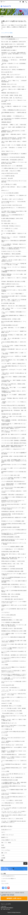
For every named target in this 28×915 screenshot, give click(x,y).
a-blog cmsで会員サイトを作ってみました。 (11, 700)
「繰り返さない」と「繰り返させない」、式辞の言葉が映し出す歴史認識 (13, 60)
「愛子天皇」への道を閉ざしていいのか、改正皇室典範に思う (13, 64)
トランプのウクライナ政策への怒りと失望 (10, 475)
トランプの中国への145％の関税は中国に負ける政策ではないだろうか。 (13, 732)
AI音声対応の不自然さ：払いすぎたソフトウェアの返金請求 (13, 465)
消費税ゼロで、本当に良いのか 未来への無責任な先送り (13, 305)
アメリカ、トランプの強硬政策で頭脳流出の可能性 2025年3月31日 (14, 790)
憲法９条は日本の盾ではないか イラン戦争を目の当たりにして (13, 208)
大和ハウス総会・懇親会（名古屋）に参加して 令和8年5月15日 (13, 142)
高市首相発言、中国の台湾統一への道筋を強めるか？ (12, 494)
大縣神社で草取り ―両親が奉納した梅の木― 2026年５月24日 (14, 135)
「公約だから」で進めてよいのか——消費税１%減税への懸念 (13, 90)
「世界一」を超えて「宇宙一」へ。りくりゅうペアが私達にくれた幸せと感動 (13, 309)
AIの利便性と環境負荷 (6, 103)
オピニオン (3, 881)
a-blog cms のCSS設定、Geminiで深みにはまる (11, 205)
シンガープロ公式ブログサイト (8, 876)
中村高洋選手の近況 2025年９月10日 (9, 596)
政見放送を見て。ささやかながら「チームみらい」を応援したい (13, 370)
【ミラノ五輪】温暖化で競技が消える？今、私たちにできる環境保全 (13, 366)
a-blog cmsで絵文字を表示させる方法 (9, 173)
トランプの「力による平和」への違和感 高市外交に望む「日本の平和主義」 (13, 346)
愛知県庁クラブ (4, 837)
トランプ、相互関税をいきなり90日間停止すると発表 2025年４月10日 (13, 742)
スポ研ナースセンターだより (7, 834)
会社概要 (3, 857)
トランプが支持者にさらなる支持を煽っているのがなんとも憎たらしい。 (13, 661)
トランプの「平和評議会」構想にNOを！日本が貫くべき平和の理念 (14, 399)
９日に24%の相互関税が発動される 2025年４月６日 (13, 754)
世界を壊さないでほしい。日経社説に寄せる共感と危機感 (13, 407)
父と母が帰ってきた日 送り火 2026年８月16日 (12, 57)
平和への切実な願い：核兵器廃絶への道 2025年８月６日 (14, 655)
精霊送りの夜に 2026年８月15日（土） (10, 67)
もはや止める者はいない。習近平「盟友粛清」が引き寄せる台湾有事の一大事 (13, 381)
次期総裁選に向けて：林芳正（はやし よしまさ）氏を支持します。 (13, 606)
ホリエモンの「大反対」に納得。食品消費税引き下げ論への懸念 (13, 128)
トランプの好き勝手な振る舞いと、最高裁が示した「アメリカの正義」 (13, 287)
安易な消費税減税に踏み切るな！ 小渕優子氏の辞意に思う (13, 113)
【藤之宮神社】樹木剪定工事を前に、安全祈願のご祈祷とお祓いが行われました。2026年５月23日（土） (13, 138)
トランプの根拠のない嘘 (6, 729)
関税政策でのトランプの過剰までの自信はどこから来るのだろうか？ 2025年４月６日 (13, 757)
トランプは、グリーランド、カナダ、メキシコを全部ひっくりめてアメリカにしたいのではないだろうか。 (13, 812)
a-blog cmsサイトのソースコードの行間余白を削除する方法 (13, 530)
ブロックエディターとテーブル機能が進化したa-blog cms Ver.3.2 (13, 587)
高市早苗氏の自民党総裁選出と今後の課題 (10, 536)
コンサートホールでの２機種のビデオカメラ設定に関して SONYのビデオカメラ (14, 668)
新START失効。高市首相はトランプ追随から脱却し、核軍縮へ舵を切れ (13, 335)
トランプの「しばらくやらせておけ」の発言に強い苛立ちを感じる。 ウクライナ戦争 (13, 694)
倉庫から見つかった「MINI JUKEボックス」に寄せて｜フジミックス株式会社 (13, 431)
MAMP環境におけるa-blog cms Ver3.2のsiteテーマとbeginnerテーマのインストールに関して (12, 501)
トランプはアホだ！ (5, 612)
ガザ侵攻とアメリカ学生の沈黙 (8, 566)
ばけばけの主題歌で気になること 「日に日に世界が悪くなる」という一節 (13, 202)
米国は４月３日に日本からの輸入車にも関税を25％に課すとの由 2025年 (13, 815)
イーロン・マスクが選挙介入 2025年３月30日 (11, 800)
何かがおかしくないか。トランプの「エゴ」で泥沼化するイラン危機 (13, 268)
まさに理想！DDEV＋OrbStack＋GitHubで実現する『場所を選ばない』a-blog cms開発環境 (13, 212)
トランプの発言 (4, 735)
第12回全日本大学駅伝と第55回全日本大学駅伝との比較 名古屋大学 (13, 524)
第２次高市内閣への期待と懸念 (8, 303)
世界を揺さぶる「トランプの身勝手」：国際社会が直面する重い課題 (13, 395)
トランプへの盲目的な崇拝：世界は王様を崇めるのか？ (13, 481)
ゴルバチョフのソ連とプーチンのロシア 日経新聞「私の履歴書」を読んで (13, 332)
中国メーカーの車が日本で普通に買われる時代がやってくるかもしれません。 (13, 797)
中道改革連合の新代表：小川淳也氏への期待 (10, 319)
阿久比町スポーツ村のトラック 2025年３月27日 (12, 818)
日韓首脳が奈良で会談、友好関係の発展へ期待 (11, 414)
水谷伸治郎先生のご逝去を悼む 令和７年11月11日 (12, 511)
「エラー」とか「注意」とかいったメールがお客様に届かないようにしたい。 (13, 690)
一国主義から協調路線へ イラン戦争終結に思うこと (12, 116)
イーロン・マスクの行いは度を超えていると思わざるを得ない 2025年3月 (13, 808)
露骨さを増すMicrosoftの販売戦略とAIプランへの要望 (12, 438)
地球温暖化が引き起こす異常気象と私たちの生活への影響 (13, 631)
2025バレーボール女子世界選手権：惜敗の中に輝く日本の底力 (14, 609)
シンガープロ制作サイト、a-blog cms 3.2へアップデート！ (13, 450)
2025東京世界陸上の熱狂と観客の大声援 (10, 551)
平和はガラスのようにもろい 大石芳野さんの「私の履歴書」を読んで (13, 357)
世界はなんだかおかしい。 (7, 617)
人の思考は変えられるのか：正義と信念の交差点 (11, 628)
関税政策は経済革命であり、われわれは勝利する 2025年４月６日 (14, 748)
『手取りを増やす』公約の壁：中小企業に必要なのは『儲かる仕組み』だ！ (13, 374)
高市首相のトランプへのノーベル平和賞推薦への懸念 (12, 521)
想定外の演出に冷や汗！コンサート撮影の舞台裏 (11, 165)
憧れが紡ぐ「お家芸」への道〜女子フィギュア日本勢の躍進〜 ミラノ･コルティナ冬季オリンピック (13, 300)
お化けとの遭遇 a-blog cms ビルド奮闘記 (11, 170)
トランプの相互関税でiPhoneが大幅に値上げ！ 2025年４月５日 (14, 765)
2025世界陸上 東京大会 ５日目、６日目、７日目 (12, 563)
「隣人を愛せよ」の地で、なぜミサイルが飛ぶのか (12, 199)
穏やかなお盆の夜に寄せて (7, 72)
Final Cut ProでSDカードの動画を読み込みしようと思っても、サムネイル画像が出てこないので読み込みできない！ (13, 675)
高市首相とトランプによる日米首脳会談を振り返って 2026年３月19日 (13, 215)
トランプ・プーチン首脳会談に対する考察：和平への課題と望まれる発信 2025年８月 (13, 641)
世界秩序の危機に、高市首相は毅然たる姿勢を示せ (12, 159)
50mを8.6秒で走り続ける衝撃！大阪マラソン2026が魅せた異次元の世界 (13, 296)
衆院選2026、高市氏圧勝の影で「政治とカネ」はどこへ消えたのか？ (14, 350)
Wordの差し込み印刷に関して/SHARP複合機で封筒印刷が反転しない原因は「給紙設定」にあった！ (13, 428)
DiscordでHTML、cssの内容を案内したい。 (10, 687)
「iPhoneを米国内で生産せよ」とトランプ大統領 (11, 713)
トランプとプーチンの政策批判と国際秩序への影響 (12, 546)
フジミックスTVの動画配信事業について (10, 39)
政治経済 (3, 847)
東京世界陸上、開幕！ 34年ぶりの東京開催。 (11, 594)
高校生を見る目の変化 (6, 805)
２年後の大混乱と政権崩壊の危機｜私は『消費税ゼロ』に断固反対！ (13, 316)
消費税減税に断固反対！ (6, 122)
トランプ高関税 (4, 664)
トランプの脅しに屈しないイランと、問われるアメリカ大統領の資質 (13, 101)
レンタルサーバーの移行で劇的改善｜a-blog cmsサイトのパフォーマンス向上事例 (13, 648)
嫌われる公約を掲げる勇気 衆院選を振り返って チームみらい (13, 322)
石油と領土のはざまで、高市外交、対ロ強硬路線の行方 (13, 69)
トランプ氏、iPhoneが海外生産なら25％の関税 (11, 710)
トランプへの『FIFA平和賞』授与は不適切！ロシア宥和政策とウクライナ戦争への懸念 (13, 478)
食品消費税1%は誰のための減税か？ (9, 50)
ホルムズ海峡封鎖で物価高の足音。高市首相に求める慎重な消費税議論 (13, 271)
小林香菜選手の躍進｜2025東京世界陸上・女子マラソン (13, 584)
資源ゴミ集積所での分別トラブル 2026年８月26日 (12, 44)
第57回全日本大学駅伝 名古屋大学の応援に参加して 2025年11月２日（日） (13, 514)
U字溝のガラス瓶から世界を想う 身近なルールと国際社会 (13, 187)
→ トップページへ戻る (7, 32)
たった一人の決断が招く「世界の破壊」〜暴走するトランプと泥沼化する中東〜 (13, 245)
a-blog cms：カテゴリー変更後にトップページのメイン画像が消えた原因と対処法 (13, 163)
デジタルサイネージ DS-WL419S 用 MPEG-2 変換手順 (13, 157)
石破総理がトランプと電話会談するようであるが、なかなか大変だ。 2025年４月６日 (13, 751)
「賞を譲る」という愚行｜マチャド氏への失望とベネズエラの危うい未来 (13, 417)
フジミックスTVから (5, 850)
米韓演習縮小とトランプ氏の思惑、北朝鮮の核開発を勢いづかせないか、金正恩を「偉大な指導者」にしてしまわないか (13, 53)
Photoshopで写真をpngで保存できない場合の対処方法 (13, 405)
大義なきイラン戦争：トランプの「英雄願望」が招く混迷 (13, 145)
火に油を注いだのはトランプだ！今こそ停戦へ (11, 251)
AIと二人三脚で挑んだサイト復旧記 (9, 184)
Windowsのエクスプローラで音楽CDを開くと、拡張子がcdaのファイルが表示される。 (13, 671)
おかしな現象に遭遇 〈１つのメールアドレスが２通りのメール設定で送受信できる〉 (13, 678)
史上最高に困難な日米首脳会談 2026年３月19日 (12, 218)
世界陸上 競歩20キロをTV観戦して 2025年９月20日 (13, 561)
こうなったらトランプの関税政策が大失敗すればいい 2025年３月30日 (13, 794)
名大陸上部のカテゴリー (6, 829)
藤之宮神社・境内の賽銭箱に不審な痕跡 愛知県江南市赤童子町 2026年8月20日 (13, 47)
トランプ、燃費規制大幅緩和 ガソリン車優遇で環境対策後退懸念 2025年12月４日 (13, 484)
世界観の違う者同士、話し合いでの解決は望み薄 (11, 777)
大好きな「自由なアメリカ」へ (8, 151)
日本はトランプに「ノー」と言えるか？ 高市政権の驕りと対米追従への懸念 (13, 237)
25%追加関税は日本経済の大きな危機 (9, 780)
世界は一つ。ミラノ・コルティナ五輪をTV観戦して (12, 293)
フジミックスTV (4, 883)
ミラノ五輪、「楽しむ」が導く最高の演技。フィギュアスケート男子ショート (13, 339)
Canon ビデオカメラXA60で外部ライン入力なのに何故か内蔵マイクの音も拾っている (13, 726)
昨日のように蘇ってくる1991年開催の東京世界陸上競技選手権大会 (13, 591)
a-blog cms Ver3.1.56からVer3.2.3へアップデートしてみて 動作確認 (13, 543)
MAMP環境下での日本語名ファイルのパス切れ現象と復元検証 (13, 472)
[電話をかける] (26, 2)
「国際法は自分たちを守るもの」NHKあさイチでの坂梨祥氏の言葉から (13, 257)
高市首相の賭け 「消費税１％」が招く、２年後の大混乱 (13, 124)
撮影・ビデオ (4, 852)
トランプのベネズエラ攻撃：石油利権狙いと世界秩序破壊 (13, 440)
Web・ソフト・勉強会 (6, 842)
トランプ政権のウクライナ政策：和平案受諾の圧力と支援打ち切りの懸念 (13, 497)
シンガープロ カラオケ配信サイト (8, 878)
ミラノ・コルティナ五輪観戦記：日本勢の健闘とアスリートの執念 (13, 312)
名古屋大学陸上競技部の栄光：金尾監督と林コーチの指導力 (13, 518)
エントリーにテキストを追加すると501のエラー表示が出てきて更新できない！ (13, 658)
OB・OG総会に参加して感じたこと (9, 223)
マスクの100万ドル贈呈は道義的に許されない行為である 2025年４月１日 (14, 786)
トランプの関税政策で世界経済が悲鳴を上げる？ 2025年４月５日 (14, 768)
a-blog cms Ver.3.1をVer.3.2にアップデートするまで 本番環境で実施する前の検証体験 (13, 540)
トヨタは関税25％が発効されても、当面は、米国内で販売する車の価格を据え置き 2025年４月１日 (13, 783)
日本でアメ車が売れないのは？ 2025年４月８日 (12, 744)
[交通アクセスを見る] (20, 2)
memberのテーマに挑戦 (6, 703)
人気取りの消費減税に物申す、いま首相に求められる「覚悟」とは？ (13, 77)
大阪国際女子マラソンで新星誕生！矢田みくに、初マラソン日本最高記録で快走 (13, 391)
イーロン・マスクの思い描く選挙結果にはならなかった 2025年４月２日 (13, 774)
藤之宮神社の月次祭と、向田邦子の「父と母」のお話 (12, 86)
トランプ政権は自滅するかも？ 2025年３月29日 (12, 802)
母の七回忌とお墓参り (6, 220)
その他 (2, 855)
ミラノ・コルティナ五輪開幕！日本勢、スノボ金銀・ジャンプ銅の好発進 (13, 353)
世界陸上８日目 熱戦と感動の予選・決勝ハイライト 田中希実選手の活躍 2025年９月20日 (13, 558)
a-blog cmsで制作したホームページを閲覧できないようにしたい (13, 698)
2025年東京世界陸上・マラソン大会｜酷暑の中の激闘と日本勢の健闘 (14, 581)
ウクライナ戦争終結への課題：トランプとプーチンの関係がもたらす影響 (13, 634)
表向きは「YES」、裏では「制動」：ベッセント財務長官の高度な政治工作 (13, 388)
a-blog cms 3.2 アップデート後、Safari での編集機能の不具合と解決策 (13, 453)
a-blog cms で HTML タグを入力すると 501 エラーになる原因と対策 (13, 181)
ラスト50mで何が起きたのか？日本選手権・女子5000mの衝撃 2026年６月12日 (14, 119)
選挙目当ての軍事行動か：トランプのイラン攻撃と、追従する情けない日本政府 (13, 275)
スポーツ (3, 832)
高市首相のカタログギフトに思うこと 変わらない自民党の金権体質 (13, 290)
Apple (2, 845)
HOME (2, 16)
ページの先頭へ (25, 912)
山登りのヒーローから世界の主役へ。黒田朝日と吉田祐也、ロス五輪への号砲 (13, 384)
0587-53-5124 (8, 895)
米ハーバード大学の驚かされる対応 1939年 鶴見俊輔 (13, 708)
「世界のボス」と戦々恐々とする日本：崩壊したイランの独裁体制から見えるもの (13, 260)
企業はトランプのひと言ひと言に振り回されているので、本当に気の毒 (13, 738)
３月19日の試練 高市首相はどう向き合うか (11, 225)
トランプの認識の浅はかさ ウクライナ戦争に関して (12, 549)
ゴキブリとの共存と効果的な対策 (8, 614)
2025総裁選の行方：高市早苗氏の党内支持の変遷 (12, 568)
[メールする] (23, 2)
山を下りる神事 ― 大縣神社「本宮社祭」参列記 (11, 95)
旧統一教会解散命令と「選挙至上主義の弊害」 (11, 253)
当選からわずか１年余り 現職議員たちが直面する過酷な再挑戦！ (13, 377)
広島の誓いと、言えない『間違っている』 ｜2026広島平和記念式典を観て (14, 81)
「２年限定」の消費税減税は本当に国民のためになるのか (13, 110)
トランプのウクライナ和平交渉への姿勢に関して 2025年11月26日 (14, 491)
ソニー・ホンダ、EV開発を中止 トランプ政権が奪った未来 (13, 196)
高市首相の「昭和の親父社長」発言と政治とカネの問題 (13, 281)
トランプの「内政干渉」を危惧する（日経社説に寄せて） (13, 363)
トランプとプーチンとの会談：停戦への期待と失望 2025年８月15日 (14, 645)
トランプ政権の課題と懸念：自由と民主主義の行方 (12, 599)
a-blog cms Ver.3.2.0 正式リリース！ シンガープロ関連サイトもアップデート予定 (13, 602)
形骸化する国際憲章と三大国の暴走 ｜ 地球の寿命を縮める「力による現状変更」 (14, 420)
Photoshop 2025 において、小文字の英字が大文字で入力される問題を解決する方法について (13, 534)
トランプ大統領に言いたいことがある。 (9, 228)
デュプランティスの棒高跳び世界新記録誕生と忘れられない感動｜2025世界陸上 (13, 578)
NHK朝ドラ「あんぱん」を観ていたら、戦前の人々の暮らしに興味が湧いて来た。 (13, 720)
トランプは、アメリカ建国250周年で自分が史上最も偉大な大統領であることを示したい (13, 822)
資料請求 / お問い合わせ (14, 898)
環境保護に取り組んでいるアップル (9, 723)
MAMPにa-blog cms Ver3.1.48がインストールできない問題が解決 (13, 716)
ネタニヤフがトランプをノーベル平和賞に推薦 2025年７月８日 (14, 682)
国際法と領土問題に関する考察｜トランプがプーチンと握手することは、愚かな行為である (13, 625)
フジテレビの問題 (5, 771)
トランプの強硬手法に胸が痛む (8, 175)
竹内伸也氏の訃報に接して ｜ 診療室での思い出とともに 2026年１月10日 (14, 424)
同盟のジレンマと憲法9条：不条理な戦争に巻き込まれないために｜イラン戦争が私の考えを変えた (13, 248)
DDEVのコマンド (5, 190)
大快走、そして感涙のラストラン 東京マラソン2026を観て (14, 278)
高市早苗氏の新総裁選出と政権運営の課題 (10, 527)
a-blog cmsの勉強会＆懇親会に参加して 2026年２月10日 (13, 342)
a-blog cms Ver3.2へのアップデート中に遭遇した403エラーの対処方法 (14, 574)
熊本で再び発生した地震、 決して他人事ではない (12, 97)
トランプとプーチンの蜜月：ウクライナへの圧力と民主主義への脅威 (13, 469)
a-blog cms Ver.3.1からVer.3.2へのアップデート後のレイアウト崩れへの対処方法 (13, 508)
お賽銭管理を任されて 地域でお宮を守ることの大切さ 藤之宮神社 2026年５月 (13, 131)
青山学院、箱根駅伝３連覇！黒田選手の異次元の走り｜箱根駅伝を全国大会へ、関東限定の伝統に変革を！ (13, 446)
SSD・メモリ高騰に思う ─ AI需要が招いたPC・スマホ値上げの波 (14, 107)
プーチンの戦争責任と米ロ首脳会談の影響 (10, 622)
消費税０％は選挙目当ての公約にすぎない (10, 284)
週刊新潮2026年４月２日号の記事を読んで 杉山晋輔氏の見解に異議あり (14, 154)
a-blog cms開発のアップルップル (8, 840)
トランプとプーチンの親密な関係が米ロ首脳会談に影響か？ (13, 637)
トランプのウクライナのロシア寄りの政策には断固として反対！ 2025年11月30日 (13, 488)
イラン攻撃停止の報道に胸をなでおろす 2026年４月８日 (14, 168)
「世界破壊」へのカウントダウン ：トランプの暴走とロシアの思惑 (13, 402)
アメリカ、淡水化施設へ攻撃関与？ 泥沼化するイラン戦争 (13, 234)
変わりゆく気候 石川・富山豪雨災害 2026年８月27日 (13, 41)
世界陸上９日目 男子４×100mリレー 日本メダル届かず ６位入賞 (13, 554)
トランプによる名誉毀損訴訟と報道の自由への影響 (12, 571)
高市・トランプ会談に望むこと (8, 230)
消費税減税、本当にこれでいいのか (9, 84)
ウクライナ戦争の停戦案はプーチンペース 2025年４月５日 (14, 761)
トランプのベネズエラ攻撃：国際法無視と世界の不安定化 (13, 443)
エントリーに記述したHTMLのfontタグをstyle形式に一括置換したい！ (13, 652)
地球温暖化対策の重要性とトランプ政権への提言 (11, 619)
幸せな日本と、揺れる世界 (7, 178)
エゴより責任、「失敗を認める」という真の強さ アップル (13, 148)
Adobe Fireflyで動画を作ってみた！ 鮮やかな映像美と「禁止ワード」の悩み (14, 360)
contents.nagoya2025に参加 (7, 685)
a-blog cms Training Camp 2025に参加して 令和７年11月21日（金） (13, 505)
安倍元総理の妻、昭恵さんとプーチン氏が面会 (11, 705)
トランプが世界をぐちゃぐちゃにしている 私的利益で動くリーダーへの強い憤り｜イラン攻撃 (13, 264)
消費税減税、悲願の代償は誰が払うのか (9, 92)
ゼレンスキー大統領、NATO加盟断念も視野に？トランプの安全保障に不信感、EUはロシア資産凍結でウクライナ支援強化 (13, 461)
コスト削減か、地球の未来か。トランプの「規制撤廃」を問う (13, 328)
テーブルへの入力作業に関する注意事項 (9, 193)
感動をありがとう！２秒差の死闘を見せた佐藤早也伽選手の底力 (13, 241)
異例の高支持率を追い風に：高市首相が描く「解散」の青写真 (13, 411)
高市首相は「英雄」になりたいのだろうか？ (10, 74)
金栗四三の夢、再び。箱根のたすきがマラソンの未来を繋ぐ (13, 435)
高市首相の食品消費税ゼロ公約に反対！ (9, 325)
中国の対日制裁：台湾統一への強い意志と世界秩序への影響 (13, 457)
